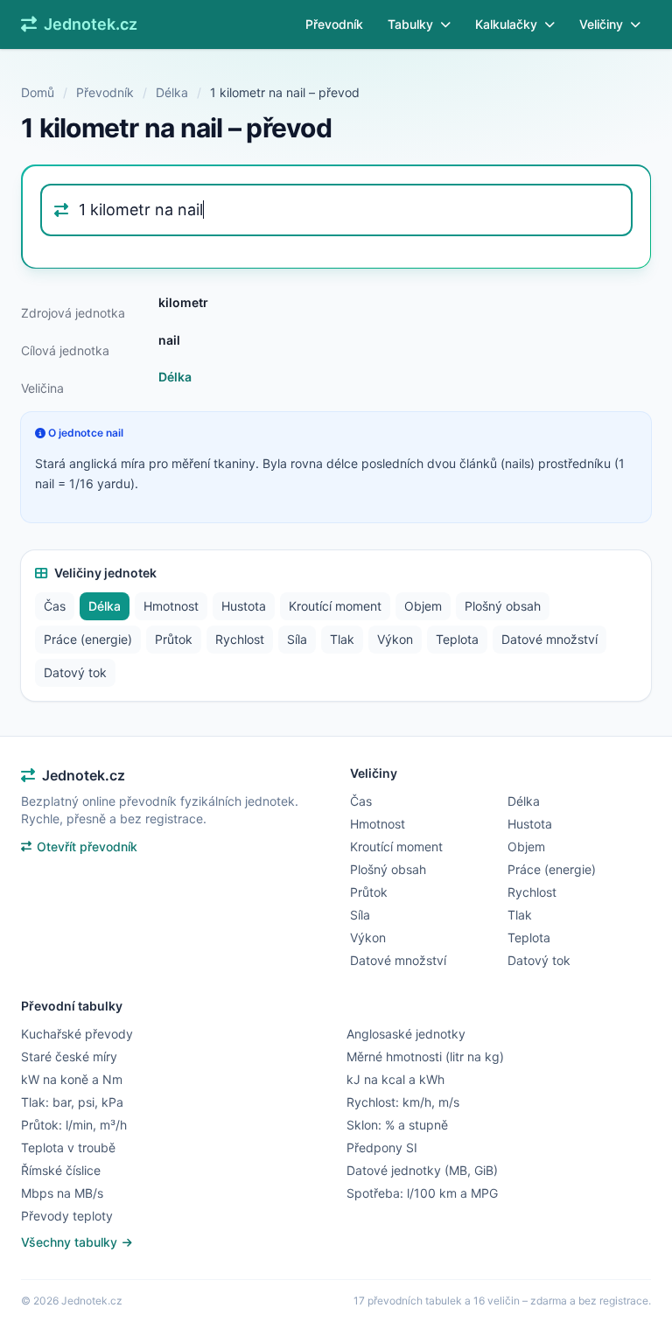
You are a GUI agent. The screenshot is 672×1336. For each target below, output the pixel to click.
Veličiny (601, 24)
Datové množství (549, 639)
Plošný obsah (503, 605)
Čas (55, 605)
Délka (172, 92)
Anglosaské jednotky (406, 1033)
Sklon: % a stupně (397, 1124)
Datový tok (75, 672)
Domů (37, 92)
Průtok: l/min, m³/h (74, 1124)
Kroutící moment (335, 605)
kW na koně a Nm (71, 1079)
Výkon (395, 639)
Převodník (334, 24)
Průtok (173, 639)
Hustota (243, 605)
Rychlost (239, 639)
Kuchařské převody (77, 1033)
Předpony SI (381, 1147)
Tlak (342, 639)
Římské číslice (61, 1170)
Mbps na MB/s (62, 1193)
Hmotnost (171, 605)
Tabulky (410, 24)
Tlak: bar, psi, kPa (72, 1102)
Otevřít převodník (87, 846)
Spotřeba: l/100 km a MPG (422, 1193)
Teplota (457, 639)
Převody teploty (67, 1215)
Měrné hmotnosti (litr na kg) (425, 1056)
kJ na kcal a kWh (395, 1079)
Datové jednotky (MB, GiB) (422, 1170)
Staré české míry (69, 1056)
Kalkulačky (506, 24)
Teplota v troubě (68, 1147)
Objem (423, 605)
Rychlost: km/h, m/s (402, 1102)
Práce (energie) (88, 639)
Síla (297, 639)
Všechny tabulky (71, 1242)
